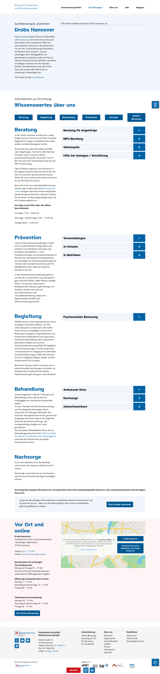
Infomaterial (109, 649)
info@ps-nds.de (51, 651)
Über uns (113, 7)
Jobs (127, 7)
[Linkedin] (92, 670)
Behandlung (68, 117)
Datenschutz (132, 638)
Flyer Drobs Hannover (119, 504)
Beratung (23, 117)
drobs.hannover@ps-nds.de (33, 554)
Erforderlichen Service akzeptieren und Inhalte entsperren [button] (130, 548)
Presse (107, 646)
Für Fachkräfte (87, 644)
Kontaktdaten (38, 77)
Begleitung (46, 117)
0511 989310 (59, 645)
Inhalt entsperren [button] (130, 539)
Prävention (91, 117)
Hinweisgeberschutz (135, 641)
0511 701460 (28, 551)
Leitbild (107, 644)
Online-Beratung (136, 117)
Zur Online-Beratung (27, 613)
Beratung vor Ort (88, 638)
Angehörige (24, 39)
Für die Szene (87, 641)
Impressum (132, 635)
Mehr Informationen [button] (89, 550)
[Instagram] (86, 670)
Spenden (108, 652)
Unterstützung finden (71, 7)
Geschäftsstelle (110, 641)
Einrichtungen (95, 7)
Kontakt (114, 117)
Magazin (140, 7)
